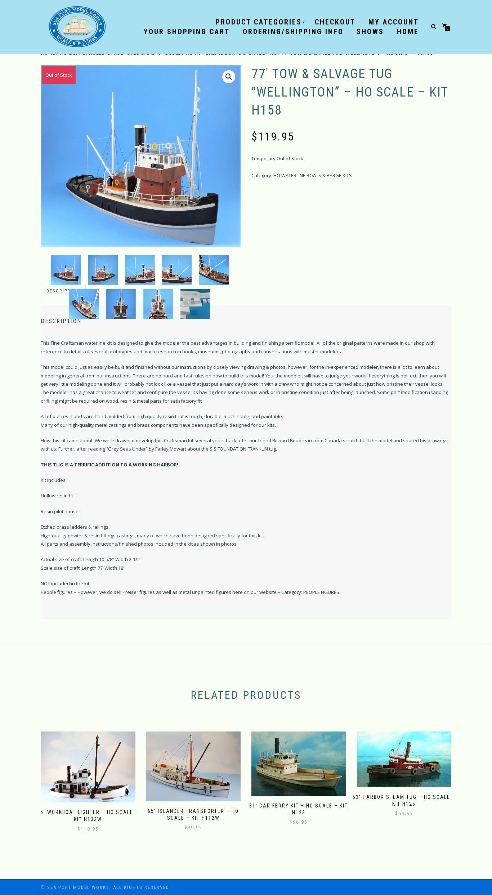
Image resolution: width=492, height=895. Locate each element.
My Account (393, 22)
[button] (228, 76)
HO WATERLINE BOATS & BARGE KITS (312, 175)
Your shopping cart (187, 31)
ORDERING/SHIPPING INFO (293, 31)
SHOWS (370, 31)
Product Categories (259, 22)
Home (408, 31)
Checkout (335, 22)
